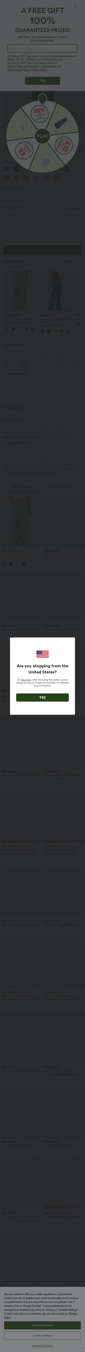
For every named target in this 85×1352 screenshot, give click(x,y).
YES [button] (42, 697)
